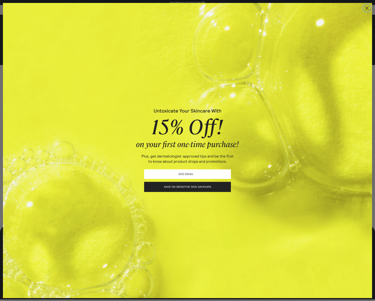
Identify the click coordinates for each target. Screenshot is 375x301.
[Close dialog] (367, 8)
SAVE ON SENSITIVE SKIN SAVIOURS (187, 186)
